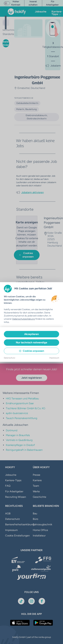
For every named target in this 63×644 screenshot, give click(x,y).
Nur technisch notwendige (31, 342)
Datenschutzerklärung (23, 319)
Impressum (54, 358)
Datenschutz (9, 358)
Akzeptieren (31, 334)
